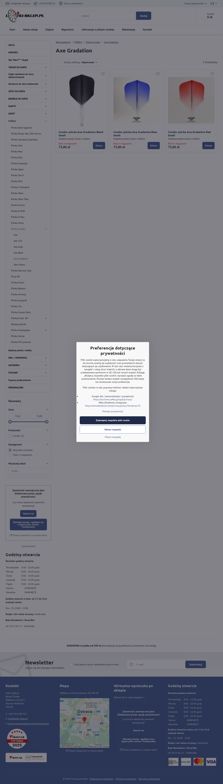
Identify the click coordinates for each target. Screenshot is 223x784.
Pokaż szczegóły (113, 437)
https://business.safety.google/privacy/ (112, 399)
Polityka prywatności (112, 411)
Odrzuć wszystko (112, 429)
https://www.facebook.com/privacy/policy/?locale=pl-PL (113, 405)
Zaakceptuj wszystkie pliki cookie (113, 420)
